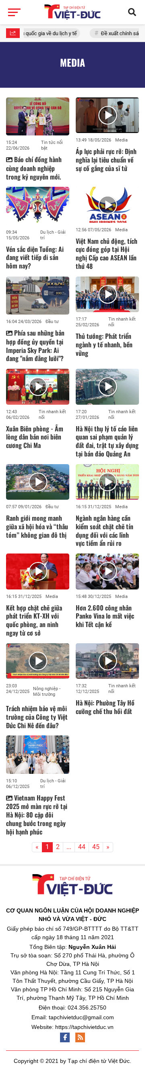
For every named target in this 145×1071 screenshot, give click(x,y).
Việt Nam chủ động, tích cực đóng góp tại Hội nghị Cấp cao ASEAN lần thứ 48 (106, 253)
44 (81, 847)
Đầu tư (52, 321)
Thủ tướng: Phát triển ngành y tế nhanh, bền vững (104, 344)
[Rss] (80, 1037)
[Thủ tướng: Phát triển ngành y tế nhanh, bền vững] (107, 294)
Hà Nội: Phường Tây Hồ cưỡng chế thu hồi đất (105, 707)
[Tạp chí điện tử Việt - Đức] (72, 12)
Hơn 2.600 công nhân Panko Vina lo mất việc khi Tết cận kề (105, 616)
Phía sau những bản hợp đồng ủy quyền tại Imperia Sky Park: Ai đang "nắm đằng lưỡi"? (35, 345)
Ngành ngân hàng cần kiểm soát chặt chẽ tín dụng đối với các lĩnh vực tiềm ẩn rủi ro (104, 530)
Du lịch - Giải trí (53, 235)
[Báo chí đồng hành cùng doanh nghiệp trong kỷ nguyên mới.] (37, 116)
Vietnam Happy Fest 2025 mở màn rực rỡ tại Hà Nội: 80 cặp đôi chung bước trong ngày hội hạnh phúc (36, 815)
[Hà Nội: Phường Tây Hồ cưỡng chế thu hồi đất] (107, 661)
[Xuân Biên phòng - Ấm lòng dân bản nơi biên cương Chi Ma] (37, 386)
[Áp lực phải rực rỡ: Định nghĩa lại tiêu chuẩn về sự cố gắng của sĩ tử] (107, 115)
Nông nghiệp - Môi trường (46, 691)
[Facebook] (65, 1037)
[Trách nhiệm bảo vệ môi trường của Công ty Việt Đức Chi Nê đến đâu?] (37, 661)
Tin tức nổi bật (52, 145)
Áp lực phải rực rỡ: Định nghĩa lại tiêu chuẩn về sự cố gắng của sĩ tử (106, 159)
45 (95, 847)
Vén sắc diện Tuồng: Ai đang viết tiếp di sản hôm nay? (35, 257)
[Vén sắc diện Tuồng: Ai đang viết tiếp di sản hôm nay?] (37, 206)
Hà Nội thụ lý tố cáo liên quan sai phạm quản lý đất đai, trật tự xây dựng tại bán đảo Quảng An (107, 441)
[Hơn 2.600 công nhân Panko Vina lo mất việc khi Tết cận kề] (107, 571)
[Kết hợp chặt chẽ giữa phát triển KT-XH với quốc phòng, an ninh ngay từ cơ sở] (37, 571)
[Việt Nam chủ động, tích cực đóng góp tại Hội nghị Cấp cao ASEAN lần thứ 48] (107, 204)
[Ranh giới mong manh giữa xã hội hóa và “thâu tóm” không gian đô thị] (37, 482)
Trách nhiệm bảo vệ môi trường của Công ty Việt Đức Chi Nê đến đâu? (37, 716)
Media (121, 140)
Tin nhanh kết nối (122, 322)
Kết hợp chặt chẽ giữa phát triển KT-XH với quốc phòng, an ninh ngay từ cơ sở (34, 620)
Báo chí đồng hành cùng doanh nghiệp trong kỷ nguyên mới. (34, 168)
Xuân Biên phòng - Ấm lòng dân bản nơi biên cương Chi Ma (34, 437)
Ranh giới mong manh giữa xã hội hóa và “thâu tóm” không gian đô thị (37, 526)
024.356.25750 (87, 1007)
